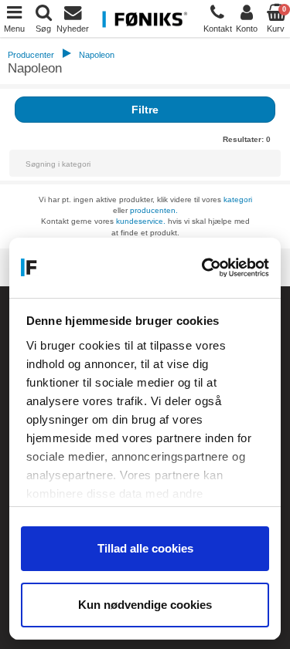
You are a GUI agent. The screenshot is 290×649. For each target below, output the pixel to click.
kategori (237, 199)
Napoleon (96, 54)
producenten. (154, 210)
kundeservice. (140, 221)
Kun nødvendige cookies (145, 604)
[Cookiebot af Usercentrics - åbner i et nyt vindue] (204, 267)
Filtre (145, 109)
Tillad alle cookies (145, 548)
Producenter (31, 54)
